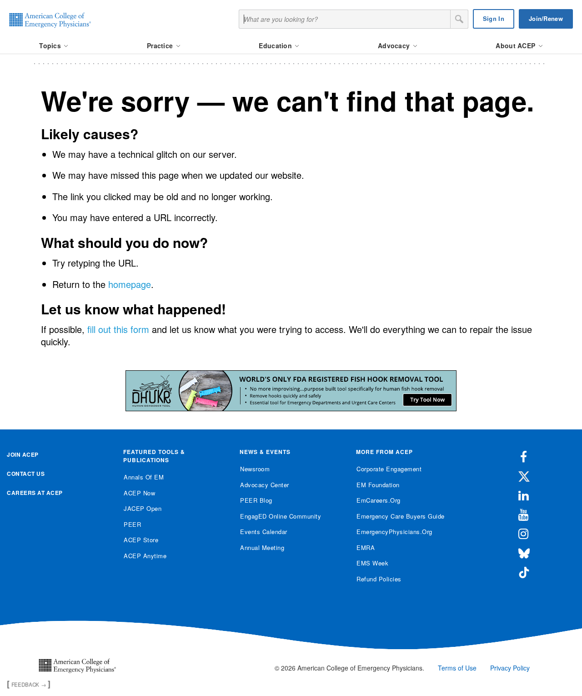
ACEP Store (141, 539)
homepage (129, 284)
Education (276, 45)
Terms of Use (457, 667)
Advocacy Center (264, 484)
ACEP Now (139, 493)
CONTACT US (26, 473)
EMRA (365, 547)
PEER (132, 524)
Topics (51, 45)
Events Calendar (263, 531)
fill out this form (118, 329)
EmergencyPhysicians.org (394, 531)
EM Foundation (378, 484)
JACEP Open (142, 508)
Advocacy (395, 45)
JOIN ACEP (23, 454)
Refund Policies (378, 579)
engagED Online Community (280, 516)
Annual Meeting (262, 547)
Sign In (493, 18)
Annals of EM (144, 477)
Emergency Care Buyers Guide (400, 516)
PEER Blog (256, 500)
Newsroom (255, 468)
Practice (161, 45)
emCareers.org (378, 500)
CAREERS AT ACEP (35, 493)
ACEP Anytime (145, 555)
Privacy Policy (510, 667)
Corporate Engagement (388, 468)
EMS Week (372, 563)
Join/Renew (546, 18)
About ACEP (516, 45)
